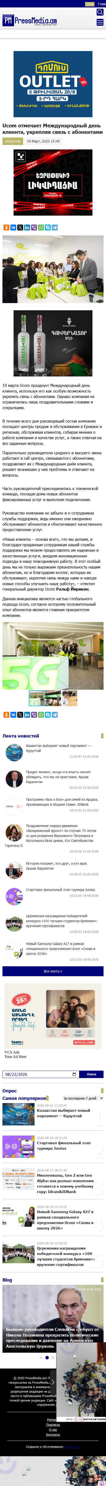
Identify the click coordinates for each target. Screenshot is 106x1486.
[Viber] (34, 227)
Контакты (53, 1434)
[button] (99, 626)
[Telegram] (55, 227)
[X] (20, 227)
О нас (53, 1429)
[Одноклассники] (6, 227)
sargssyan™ (72, 1446)
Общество (13, 141)
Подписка (53, 1425)
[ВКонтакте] (13, 227)
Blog (7, 1279)
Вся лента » (53, 971)
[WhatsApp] (41, 227)
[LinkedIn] (27, 227)
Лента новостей (20, 735)
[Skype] (48, 227)
